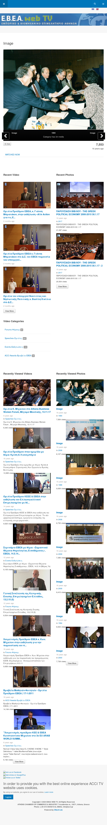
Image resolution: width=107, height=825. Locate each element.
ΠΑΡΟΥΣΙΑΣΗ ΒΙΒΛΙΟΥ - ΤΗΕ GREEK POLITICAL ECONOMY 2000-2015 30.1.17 (77, 213)
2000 (60, 657)
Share (8, 144)
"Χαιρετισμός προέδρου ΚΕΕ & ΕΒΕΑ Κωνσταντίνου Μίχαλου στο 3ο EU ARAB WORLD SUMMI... (26, 735)
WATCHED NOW (12, 154)
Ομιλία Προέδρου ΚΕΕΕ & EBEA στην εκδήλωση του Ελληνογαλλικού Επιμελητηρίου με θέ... (24, 499)
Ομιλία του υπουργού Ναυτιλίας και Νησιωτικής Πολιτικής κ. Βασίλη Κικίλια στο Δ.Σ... (27, 299)
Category (47, 136)
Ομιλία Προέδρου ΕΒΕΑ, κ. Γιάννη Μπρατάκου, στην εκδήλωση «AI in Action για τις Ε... (26, 214)
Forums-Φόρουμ (14, 329)
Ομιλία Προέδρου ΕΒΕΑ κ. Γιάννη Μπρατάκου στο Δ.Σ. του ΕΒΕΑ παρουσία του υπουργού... (26, 256)
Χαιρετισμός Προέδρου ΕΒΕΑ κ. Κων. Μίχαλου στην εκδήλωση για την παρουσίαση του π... (24, 642)
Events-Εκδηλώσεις (16, 346)
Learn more (48, 792)
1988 (60, 484)
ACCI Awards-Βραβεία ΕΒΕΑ (19, 355)
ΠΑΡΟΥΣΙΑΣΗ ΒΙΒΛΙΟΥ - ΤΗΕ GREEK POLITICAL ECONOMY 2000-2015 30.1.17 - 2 (79, 264)
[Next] (101, 135)
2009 (60, 450)
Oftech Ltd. (58, 810)
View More (9, 311)
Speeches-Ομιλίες (15, 338)
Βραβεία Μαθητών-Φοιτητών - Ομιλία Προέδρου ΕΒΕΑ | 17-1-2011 (25, 692)
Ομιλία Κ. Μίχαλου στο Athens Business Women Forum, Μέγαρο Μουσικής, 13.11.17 (27, 410)
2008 (60, 519)
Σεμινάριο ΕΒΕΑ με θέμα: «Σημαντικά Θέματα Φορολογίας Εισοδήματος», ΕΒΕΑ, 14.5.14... (25, 550)
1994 (53, 133)
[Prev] (5, 135)
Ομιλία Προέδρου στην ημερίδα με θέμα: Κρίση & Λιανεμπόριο (23, 453)
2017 (60, 221)
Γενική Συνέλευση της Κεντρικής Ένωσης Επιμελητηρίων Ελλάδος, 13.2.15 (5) (23, 596)
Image (14, 133)
